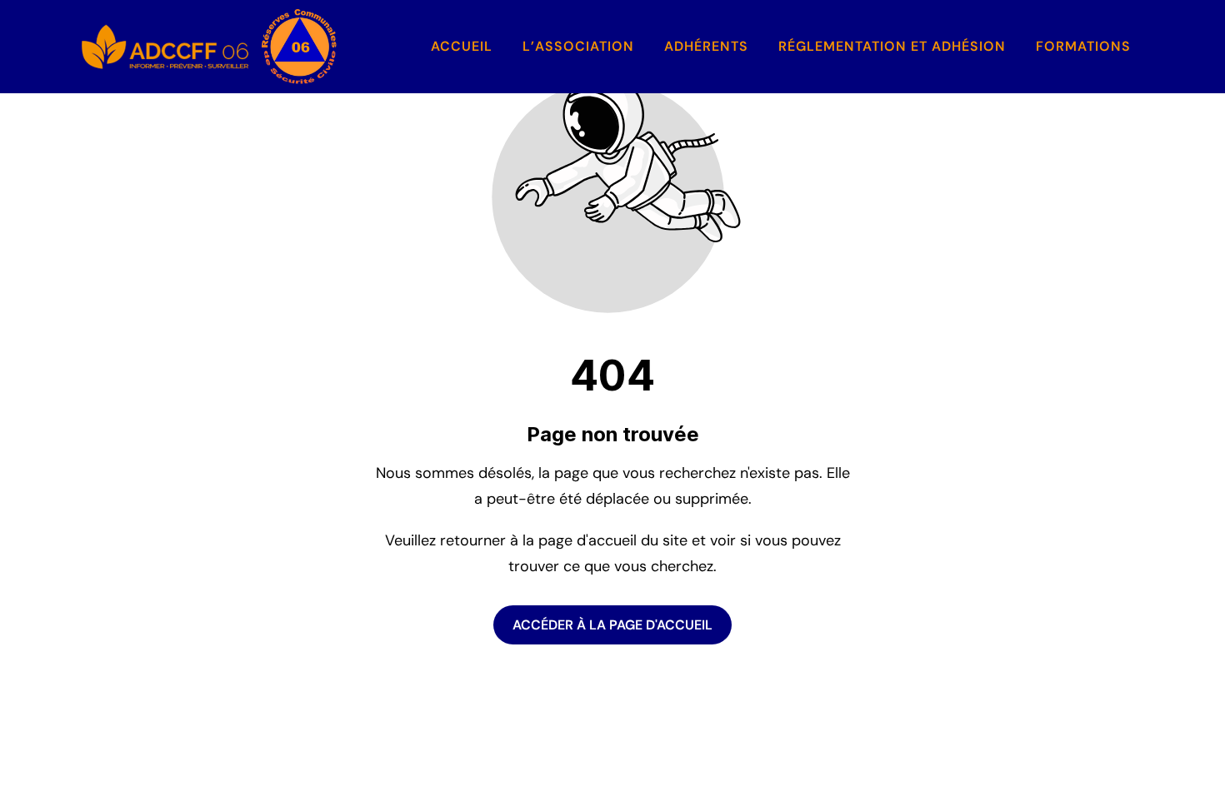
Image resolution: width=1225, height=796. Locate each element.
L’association (578, 46)
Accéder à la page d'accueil (612, 625)
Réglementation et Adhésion (892, 46)
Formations (1083, 46)
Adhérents (706, 46)
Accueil (461, 46)
